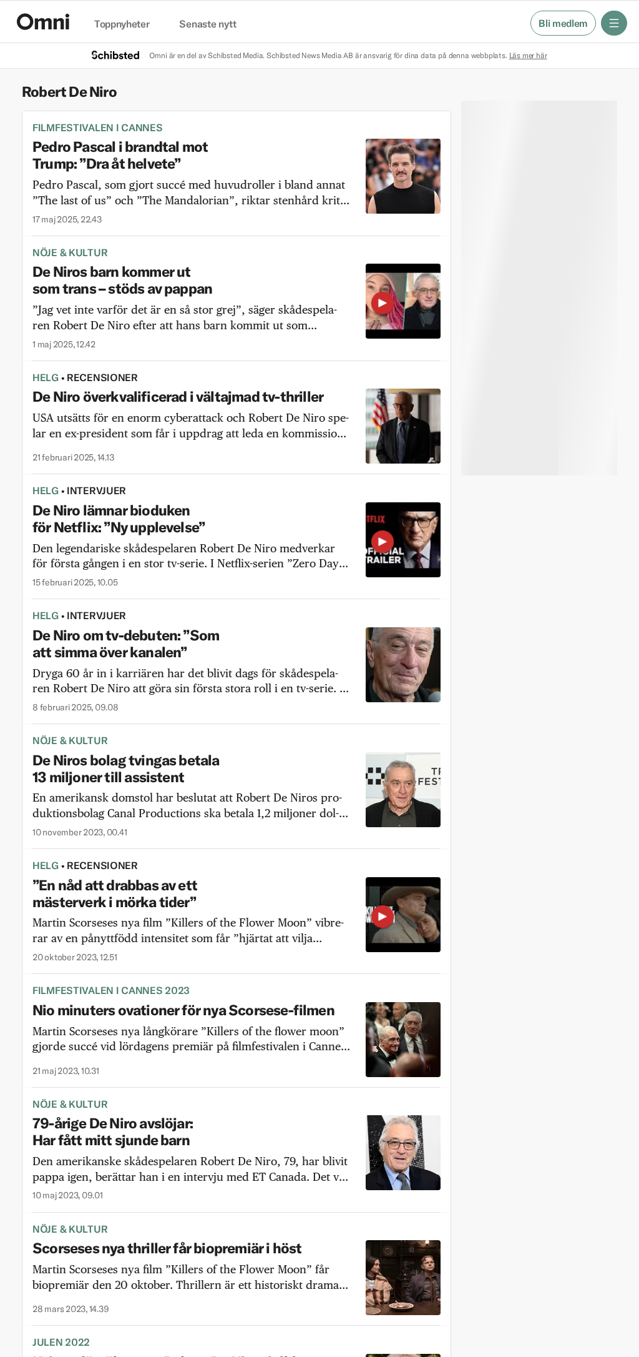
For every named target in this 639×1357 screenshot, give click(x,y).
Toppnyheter (121, 24)
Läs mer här (528, 55)
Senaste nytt (207, 24)
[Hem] (43, 21)
